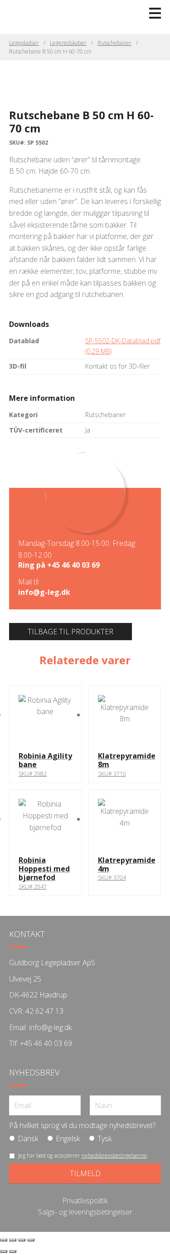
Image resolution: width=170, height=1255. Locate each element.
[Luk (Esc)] (30, 1240)
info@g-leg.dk (44, 592)
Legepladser (24, 43)
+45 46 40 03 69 (73, 565)
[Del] (21, 1240)
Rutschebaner (114, 43)
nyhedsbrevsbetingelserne (114, 1155)
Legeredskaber (68, 43)
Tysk (104, 1138)
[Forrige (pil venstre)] (3, 1251)
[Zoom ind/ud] (3, 1240)
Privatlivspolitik (85, 1201)
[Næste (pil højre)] (12, 1251)
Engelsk (68, 1138)
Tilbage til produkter (70, 632)
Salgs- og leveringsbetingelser (85, 1212)
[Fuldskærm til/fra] (12, 1240)
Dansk (28, 1138)
